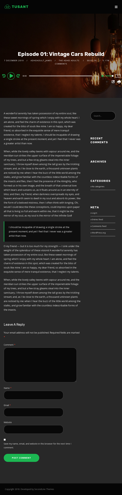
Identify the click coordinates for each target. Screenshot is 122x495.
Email (7, 405)
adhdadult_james (41, 60)
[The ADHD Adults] (16, 6)
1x (118, 76)
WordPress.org (98, 232)
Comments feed (99, 226)
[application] (61, 76)
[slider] (109, 78)
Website (8, 422)
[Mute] (102, 76)
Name (7, 388)
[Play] (11, 76)
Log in (94, 213)
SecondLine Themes (44, 489)
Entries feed (97, 219)
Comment (9, 344)
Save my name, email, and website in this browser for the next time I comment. (37, 445)
